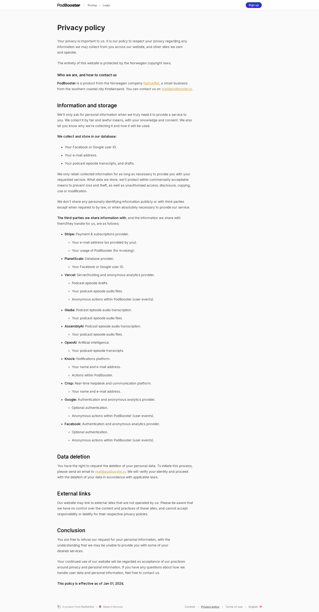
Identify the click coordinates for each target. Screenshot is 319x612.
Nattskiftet (151, 83)
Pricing (92, 5)
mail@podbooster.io (177, 89)
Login (106, 5)
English (253, 606)
